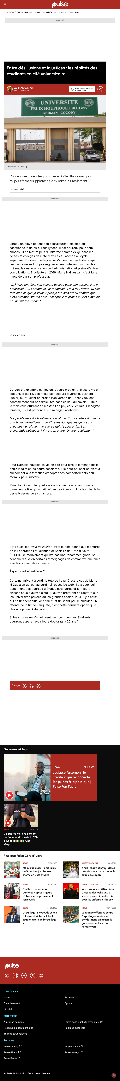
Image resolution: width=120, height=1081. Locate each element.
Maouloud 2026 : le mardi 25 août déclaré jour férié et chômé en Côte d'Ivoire (39, 871)
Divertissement (90, 863)
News (11, 12)
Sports (68, 1003)
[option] (21, 826)
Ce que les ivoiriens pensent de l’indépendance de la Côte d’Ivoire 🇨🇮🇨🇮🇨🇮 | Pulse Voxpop (21, 839)
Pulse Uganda (72, 1046)
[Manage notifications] (114, 1075)
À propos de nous (14, 1021)
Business (69, 997)
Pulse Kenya (10, 1058)
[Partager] (100, 89)
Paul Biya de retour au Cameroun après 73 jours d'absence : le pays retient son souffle (38, 894)
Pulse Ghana (10, 1052)
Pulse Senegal (72, 1052)
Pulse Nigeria (11, 1046)
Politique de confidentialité (18, 1027)
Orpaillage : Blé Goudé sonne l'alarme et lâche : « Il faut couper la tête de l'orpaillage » (40, 918)
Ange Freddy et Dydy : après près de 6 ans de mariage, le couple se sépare (98, 871)
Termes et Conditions (15, 1033)
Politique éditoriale (75, 1027)
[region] (60, 826)
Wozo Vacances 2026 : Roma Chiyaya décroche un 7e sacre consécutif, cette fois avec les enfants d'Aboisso (98, 894)
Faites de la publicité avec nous (82, 1021)
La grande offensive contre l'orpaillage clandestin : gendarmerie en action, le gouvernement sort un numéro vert (97, 919)
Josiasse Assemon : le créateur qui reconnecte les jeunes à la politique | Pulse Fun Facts (72, 779)
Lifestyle (8, 1009)
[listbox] (60, 826)
